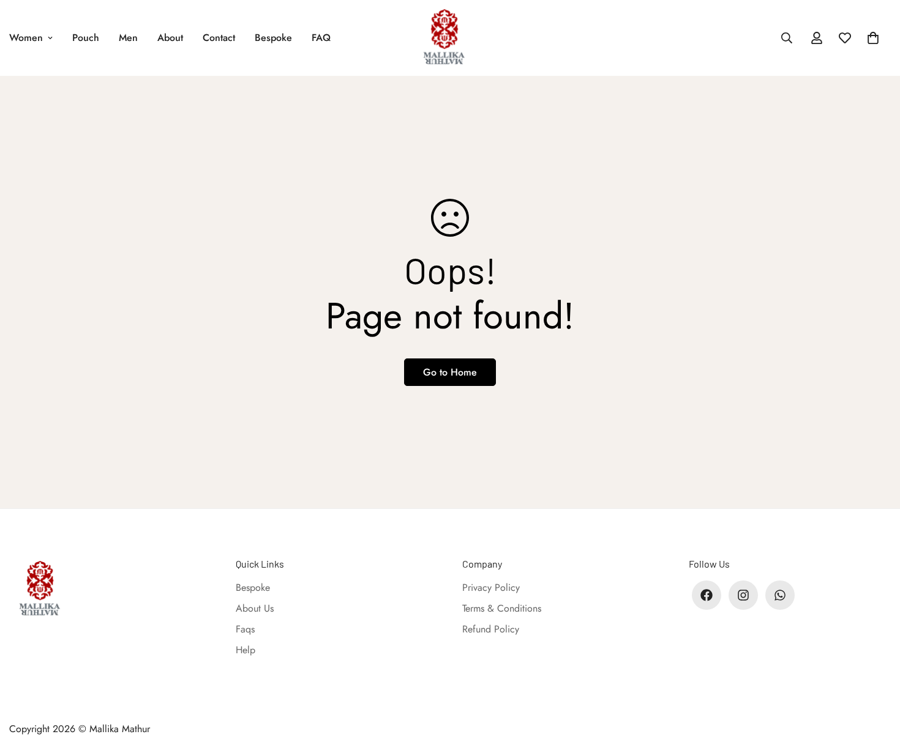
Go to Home (450, 372)
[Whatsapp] (780, 595)
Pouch (85, 38)
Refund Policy (490, 629)
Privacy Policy (491, 587)
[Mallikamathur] (450, 38)
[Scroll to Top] (876, 689)
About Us (255, 608)
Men (128, 38)
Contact (219, 38)
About (170, 38)
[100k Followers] (743, 595)
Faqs (245, 629)
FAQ (321, 38)
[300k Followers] (706, 595)
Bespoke (273, 38)
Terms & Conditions (501, 608)
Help (245, 650)
